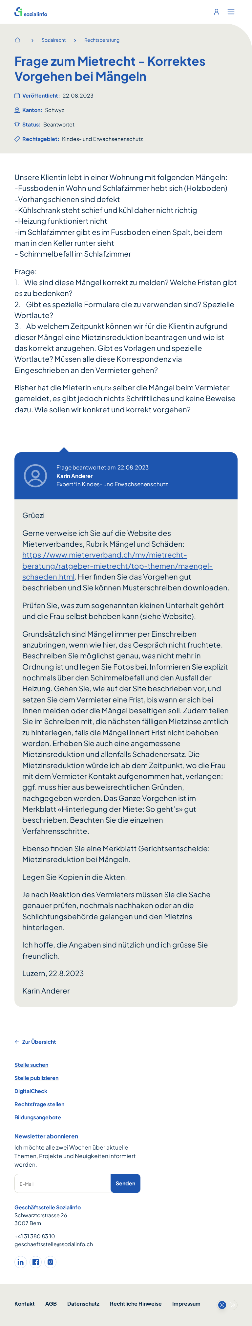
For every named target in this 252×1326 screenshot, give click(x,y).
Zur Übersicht (39, 1041)
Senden (125, 1183)
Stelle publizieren (36, 1077)
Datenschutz (83, 1303)
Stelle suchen (31, 1064)
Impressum (186, 1303)
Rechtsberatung (101, 40)
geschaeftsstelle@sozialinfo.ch (53, 1244)
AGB (51, 1303)
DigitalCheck (30, 1090)
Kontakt (24, 1303)
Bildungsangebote (37, 1117)
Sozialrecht (54, 40)
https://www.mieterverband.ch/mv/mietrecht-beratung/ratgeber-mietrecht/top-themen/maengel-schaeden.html (117, 565)
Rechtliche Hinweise (136, 1303)
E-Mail (26, 1184)
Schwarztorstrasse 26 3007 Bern (40, 1219)
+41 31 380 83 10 (34, 1236)
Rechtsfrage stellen (39, 1104)
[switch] (227, 1305)
